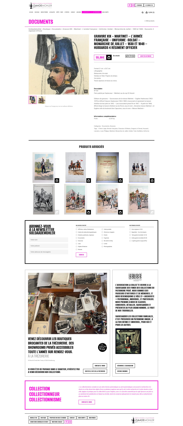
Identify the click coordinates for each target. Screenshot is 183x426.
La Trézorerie (96, 12)
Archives (79, 12)
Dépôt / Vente (59, 12)
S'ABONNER (139, 5)
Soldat (131, 131)
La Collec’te (86, 12)
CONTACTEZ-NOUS (100, 366)
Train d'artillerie (138, 131)
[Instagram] (133, 5)
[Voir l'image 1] (33, 100)
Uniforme (146, 131)
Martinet (112, 131)
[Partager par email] (126, 56)
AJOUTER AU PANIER (145, 56)
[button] (59, 64)
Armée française (112, 128)
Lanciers (96, 131)
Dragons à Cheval (136, 128)
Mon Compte (105, 12)
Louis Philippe (104, 131)
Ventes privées (44, 12)
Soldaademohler (35, 29)
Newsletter (33, 418)
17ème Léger (102, 128)
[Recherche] (142, 12)
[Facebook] (129, 5)
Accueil (31, 12)
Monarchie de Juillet (121, 131)
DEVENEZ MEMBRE (122, 371)
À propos (67, 12)
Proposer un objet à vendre (58, 418)
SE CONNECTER (149, 5)
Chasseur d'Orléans (124, 128)
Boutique (37, 12)
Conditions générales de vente (39, 422)
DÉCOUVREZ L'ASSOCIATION (125, 366)
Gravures (113, 126)
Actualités (52, 12)
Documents (56, 29)
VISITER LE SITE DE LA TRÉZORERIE (95, 371)
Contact (73, 12)
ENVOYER (81, 255)
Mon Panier (92, 418)
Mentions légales (57, 422)
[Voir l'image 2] (42, 100)
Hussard (145, 128)
